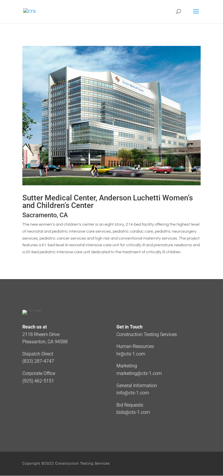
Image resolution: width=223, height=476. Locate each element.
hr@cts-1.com (130, 354)
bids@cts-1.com (133, 412)
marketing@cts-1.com (139, 373)
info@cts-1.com (132, 393)
